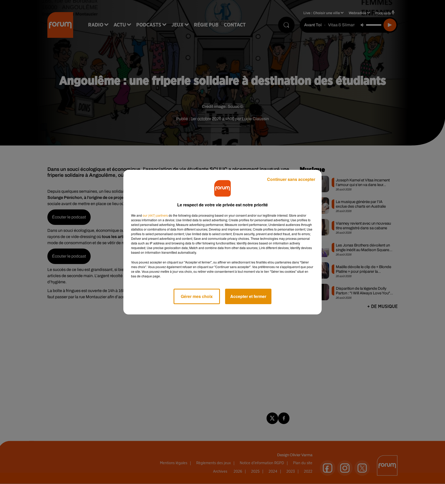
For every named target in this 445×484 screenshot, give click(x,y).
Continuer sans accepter (291, 179)
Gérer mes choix (197, 296)
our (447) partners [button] (155, 215)
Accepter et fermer (248, 296)
